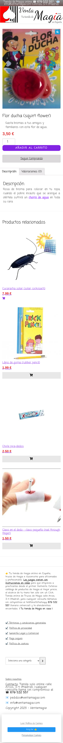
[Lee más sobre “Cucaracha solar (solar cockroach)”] (31, 298)
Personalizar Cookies (31, 735)
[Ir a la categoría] (43, 661)
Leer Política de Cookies (31, 723)
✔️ (7, 628)
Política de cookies (19, 643)
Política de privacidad (20, 628)
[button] (57, 31)
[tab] (32, 171)
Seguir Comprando (31, 159)
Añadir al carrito (31, 148)
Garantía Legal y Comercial (24, 633)
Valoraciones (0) (32, 171)
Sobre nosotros (14, 679)
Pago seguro (15, 638)
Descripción (9, 171)
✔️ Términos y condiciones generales (26, 623)
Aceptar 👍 (31, 729)
